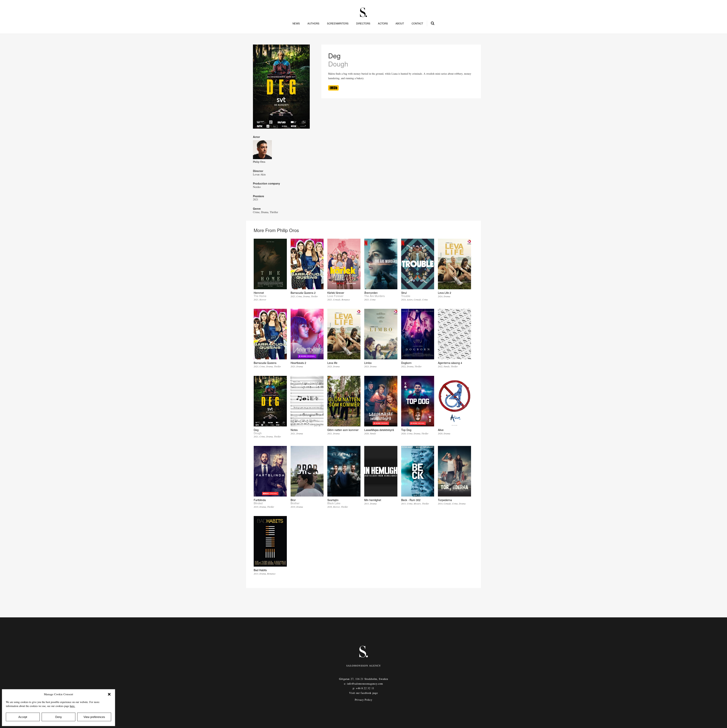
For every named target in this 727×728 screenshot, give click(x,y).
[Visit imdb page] (333, 89)
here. (72, 706)
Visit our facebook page (363, 693)
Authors (313, 23)
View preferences (94, 717)
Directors (363, 23)
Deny (58, 717)
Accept (22, 717)
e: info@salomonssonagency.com (363, 683)
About (399, 23)
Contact (417, 23)
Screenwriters (338, 23)
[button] (109, 694)
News (296, 23)
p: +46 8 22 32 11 (363, 688)
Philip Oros (259, 161)
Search (433, 23)
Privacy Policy (363, 699)
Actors (383, 23)
